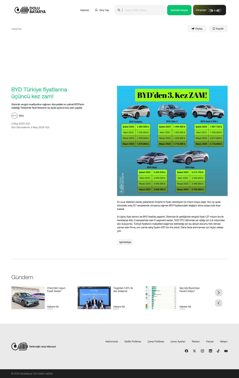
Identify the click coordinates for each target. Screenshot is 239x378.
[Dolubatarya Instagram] (202, 351)
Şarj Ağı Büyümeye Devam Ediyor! (189, 289)
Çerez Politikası (156, 341)
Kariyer (210, 341)
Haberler (84, 10)
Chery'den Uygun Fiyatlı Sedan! (56, 289)
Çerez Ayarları (178, 341)
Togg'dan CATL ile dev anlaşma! (123, 289)
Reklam (196, 341)
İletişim (224, 341)
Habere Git (53, 306)
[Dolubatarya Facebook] (186, 351)
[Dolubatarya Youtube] (226, 351)
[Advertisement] (119, 61)
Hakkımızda (111, 341)
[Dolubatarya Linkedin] (210, 351)
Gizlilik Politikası (132, 341)
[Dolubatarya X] (194, 351)
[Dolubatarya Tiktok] (218, 351)
